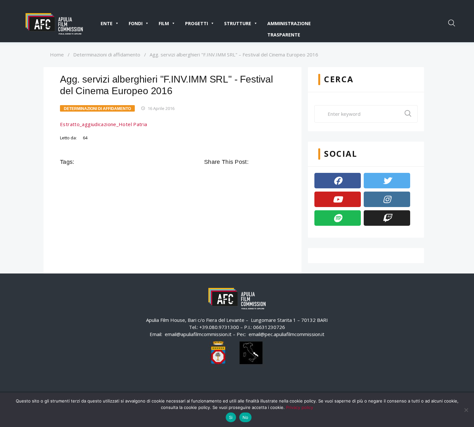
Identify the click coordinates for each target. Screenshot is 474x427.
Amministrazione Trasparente (289, 24)
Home (57, 54)
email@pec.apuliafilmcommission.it (286, 334)
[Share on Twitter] (263, 162)
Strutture (237, 23)
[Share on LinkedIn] (281, 162)
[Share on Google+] (272, 162)
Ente (107, 23)
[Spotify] (337, 218)
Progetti (196, 23)
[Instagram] (387, 199)
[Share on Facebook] (254, 162)
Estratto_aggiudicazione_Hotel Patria (103, 124)
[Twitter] (387, 180)
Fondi (136, 23)
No (245, 417)
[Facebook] (337, 180)
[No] (466, 410)
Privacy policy (299, 407)
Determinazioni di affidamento (106, 54)
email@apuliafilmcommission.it (198, 334)
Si (231, 417)
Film (164, 23)
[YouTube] (337, 199)
